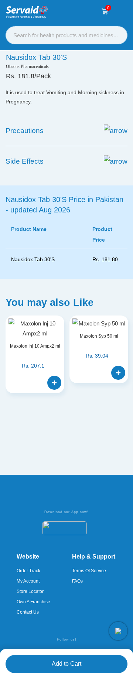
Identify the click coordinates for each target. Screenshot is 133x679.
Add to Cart (66, 664)
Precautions (25, 130)
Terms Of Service (89, 570)
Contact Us (28, 612)
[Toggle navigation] (120, 11)
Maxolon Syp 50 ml (99, 336)
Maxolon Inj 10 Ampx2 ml (35, 346)
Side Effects (25, 161)
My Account (28, 581)
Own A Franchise (33, 601)
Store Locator (30, 591)
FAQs (77, 581)
